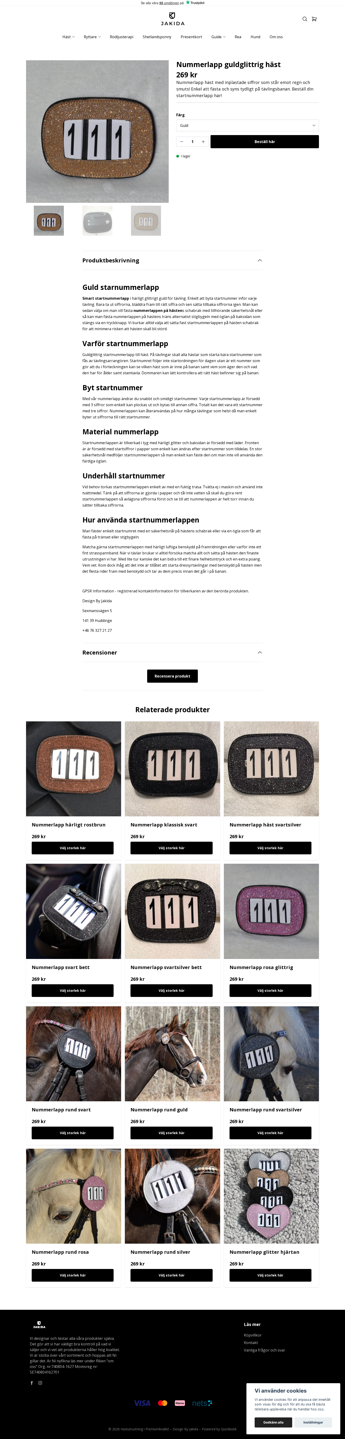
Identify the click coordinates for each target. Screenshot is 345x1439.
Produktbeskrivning (110, 260)
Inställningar (313, 1422)
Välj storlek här (73, 848)
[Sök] (305, 19)
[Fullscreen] (97, 131)
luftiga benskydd (181, 546)
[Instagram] (40, 1383)
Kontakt (251, 1342)
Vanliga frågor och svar (264, 1350)
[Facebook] (32, 1383)
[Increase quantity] (203, 141)
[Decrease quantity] (181, 141)
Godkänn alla (273, 1422)
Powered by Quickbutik (219, 1429)
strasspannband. (104, 553)
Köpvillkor (253, 1335)
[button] (160, 133)
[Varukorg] (314, 19)
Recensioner (99, 652)
